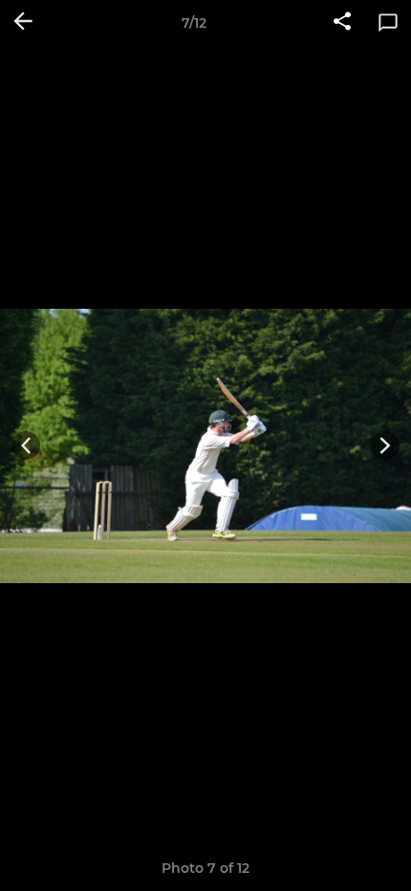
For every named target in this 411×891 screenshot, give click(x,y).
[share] (342, 23)
